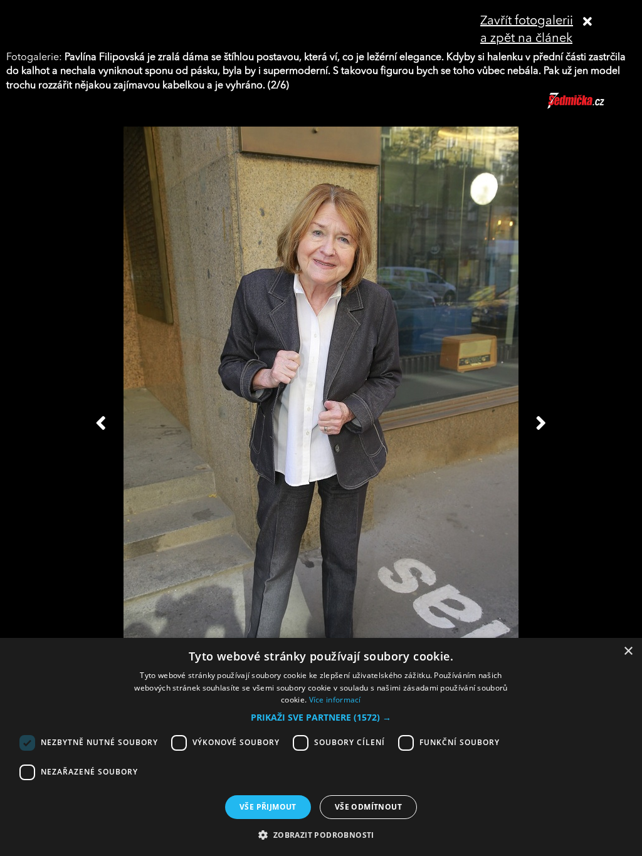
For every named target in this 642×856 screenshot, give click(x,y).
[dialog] (321, 747)
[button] (321, 717)
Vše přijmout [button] (268, 806)
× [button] (628, 651)
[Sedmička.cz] (591, 107)
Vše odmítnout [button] (368, 806)
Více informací (335, 699)
